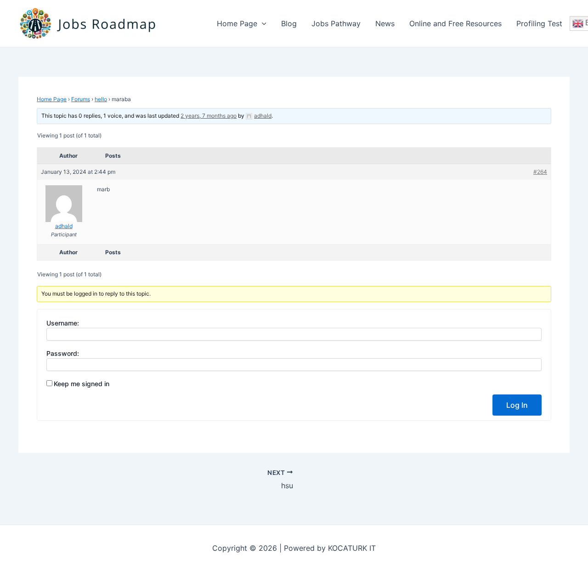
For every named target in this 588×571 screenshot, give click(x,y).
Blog (289, 23)
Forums (80, 99)
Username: (62, 323)
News (385, 23)
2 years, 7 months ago (209, 115)
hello (101, 99)
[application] (261, 23)
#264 (540, 171)
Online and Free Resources (455, 23)
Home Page (237, 23)
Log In (517, 405)
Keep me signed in (81, 384)
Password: (62, 353)
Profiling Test (539, 23)
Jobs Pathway (336, 23)
